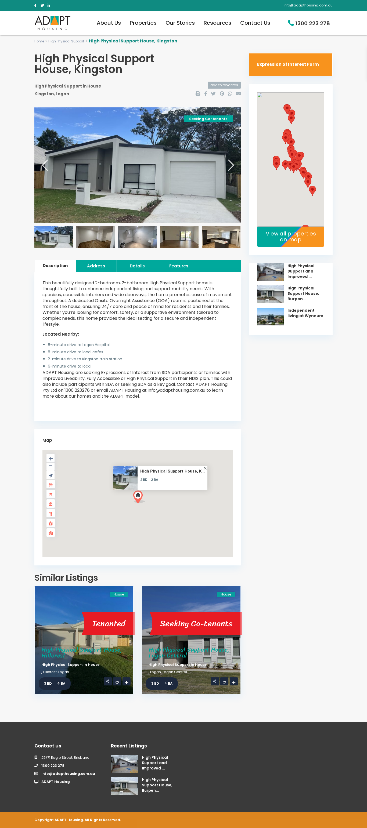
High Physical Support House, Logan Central (189, 652)
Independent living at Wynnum (305, 313)
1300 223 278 (312, 23)
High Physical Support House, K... (172, 471)
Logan (62, 94)
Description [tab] (55, 265)
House (94, 86)
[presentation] (44, 165)
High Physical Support (66, 41)
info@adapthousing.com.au (68, 773)
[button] (141, 498)
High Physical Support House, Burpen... (303, 293)
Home (39, 41)
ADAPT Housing (55, 781)
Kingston (44, 94)
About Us (109, 23)
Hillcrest (50, 671)
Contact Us (255, 23)
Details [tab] (137, 266)
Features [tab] (178, 266)
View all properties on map (291, 236)
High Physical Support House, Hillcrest (81, 652)
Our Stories (180, 23)
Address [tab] (96, 266)
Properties (143, 23)
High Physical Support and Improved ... (300, 271)
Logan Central (175, 671)
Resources (217, 23)
